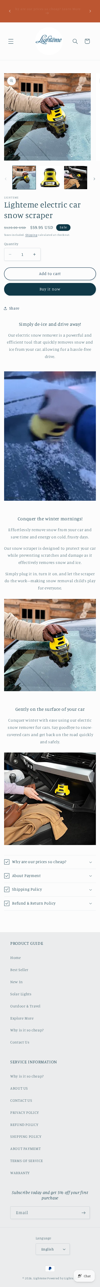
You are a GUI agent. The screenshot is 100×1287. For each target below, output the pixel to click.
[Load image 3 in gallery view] (75, 177)
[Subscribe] (83, 1212)
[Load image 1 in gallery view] (24, 177)
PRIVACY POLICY (24, 1112)
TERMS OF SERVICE (26, 1160)
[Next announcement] (90, 11)
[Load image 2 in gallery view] (50, 177)
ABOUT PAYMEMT (25, 1148)
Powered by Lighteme (62, 1278)
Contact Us (19, 1042)
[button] (11, 41)
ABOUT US (19, 1088)
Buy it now (50, 289)
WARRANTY (20, 1173)
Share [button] (14, 308)
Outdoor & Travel (25, 1006)
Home (15, 957)
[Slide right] (94, 179)
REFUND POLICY (24, 1124)
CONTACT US (21, 1100)
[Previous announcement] (9, 11)
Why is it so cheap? (27, 1030)
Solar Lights (21, 994)
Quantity (11, 244)
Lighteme (40, 1278)
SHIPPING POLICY (25, 1136)
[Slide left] (5, 179)
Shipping (31, 234)
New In (16, 982)
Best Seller (19, 969)
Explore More (22, 1018)
